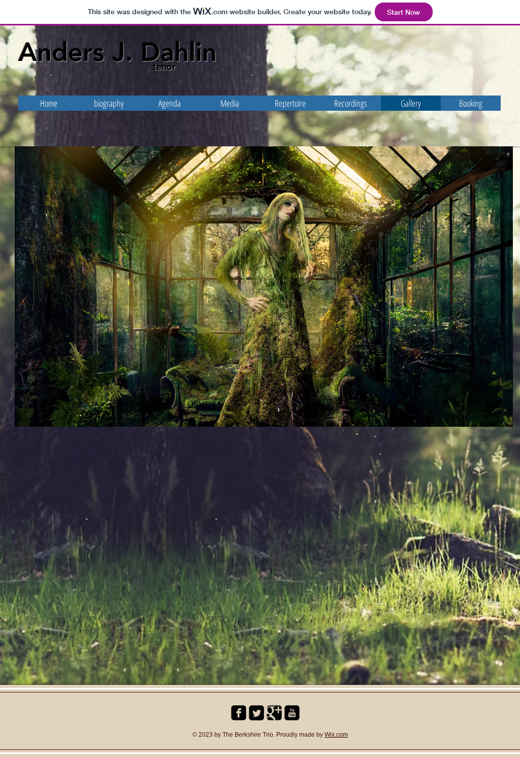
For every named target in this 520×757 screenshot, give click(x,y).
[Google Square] (274, 712)
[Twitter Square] (256, 712)
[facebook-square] (238, 712)
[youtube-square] (292, 712)
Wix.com (336, 734)
